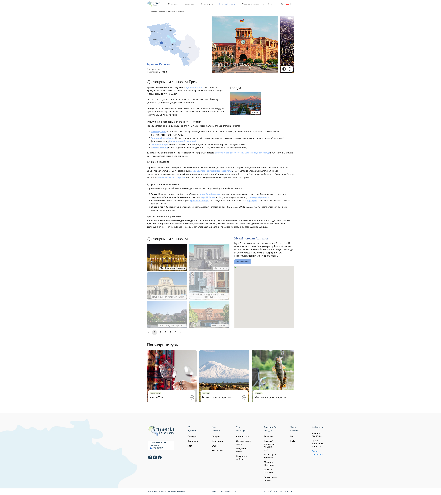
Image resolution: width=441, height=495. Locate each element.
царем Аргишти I (194, 87)
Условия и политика (317, 434)
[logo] (153, 4)
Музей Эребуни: (159, 147)
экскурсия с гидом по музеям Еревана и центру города (242, 153)
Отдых (215, 446)
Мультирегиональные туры (253, 4)
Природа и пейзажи (241, 457)
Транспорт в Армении (270, 456)
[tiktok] (160, 457)
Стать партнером (317, 452)
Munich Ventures (231, 491)
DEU (286, 491)
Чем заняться (189, 4)
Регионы (171, 12)
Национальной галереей (182, 141)
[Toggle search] (282, 3)
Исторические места (243, 442)
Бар (292, 436)
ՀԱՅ (270, 491)
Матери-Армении (259, 197)
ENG (264, 491)
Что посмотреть (207, 4)
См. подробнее (242, 262)
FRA (281, 491)
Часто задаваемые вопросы (318, 444)
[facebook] (150, 457)
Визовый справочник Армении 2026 (270, 445)
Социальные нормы (270, 478)
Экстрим (216, 436)
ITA (291, 491)
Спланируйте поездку (227, 4)
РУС (275, 491)
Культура (191, 436)
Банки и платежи (268, 471)
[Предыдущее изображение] (284, 69)
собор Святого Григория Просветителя (211, 171)
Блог (189, 446)
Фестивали (192, 441)
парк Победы (208, 197)
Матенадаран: (158, 131)
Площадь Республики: (163, 138)
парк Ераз (252, 200)
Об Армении (173, 4)
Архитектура (242, 436)
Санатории (217, 441)
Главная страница (157, 12)
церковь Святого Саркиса (171, 177)
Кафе (292, 441)
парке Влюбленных (209, 194)
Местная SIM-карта (269, 463)
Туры (270, 4)
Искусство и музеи (242, 450)
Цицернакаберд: (159, 144)
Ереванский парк (199, 200)
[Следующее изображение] (290, 69)
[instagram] (155, 457)
